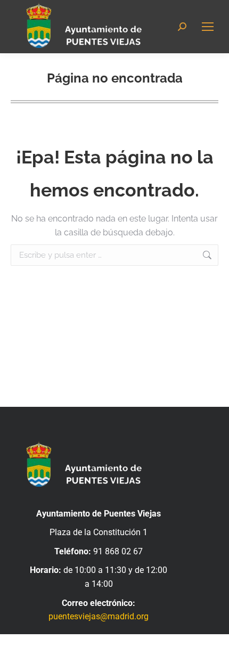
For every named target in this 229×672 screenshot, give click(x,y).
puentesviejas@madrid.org (98, 616)
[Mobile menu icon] (207, 26)
